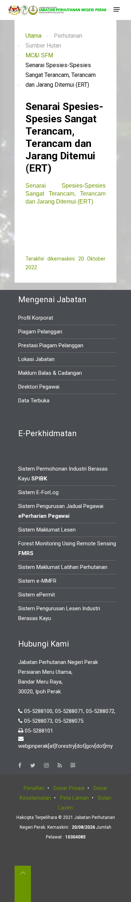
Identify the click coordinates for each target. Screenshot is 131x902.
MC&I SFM (39, 55)
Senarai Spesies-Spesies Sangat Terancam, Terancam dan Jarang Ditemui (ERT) (65, 194)
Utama (33, 35)
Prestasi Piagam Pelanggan (50, 345)
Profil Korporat (35, 318)
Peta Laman (74, 798)
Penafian (34, 788)
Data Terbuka (33, 400)
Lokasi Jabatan (36, 359)
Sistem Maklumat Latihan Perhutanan (62, 567)
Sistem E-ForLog (38, 492)
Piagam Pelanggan (40, 331)
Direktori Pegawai (38, 387)
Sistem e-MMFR (37, 581)
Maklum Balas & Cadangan (50, 373)
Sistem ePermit (36, 594)
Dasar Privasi (68, 788)
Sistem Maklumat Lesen (47, 529)
